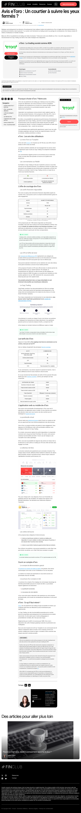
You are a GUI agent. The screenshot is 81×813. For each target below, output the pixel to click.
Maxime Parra (28, 23)
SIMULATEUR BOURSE (68, 4)
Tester (69, 121)
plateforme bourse (33, 420)
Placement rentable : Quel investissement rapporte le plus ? (27, 752)
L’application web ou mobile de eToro (9, 119)
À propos (49, 4)
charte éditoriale (41, 25)
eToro (19, 606)
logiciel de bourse (30, 414)
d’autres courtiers (31, 377)
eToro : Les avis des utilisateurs (8, 110)
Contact (14, 778)
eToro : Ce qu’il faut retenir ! (9, 124)
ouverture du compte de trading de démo (30, 569)
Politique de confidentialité (46, 809)
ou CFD (28, 256)
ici (37, 668)
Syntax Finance (48, 693)
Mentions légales (33, 809)
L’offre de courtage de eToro (8, 113)
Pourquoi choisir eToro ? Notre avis (9, 106)
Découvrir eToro (11, 53)
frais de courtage (45, 347)
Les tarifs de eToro (8, 117)
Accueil (29, 4)
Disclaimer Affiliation (22, 809)
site (21, 151)
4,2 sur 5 (28, 143)
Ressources (42, 4)
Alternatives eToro (11, 57)
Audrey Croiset (9, 23)
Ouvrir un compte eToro (9, 122)
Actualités (35, 4)
